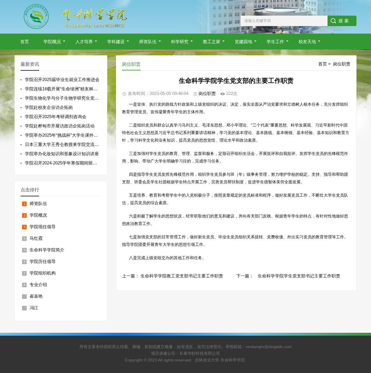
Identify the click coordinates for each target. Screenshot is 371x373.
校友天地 (307, 41)
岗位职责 (341, 63)
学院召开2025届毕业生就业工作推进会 (62, 79)
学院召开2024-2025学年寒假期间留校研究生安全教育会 (78, 162)
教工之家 (211, 41)
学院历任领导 (43, 261)
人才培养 (84, 41)
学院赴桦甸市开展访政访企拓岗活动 (59, 125)
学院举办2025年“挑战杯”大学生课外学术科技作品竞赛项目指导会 (87, 135)
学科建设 (116, 41)
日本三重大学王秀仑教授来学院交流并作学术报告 (73, 144)
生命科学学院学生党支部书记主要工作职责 (299, 275)
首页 (24, 41)
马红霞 (36, 238)
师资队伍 (148, 41)
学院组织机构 (43, 272)
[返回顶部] (359, 329)
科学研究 (179, 41)
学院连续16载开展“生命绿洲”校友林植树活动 (68, 88)
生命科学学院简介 (47, 249)
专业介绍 (38, 284)
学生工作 (275, 41)
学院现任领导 (43, 226)
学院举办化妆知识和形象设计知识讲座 (62, 153)
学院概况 (52, 41)
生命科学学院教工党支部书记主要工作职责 (182, 275)
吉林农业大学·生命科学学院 (220, 360)
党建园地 (243, 41)
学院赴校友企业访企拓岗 (49, 107)
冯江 (34, 307)
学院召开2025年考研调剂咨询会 (55, 116)
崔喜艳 (36, 296)
